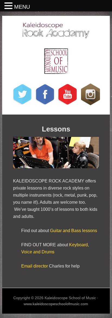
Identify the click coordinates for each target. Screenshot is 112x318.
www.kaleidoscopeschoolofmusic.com (56, 304)
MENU (22, 7)
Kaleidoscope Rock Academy (56, 31)
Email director (34, 266)
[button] (9, 6)
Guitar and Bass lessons (73, 230)
